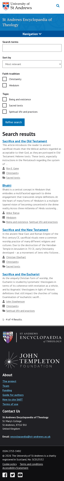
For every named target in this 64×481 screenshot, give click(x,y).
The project (9, 381)
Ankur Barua (12, 212)
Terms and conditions (31, 464)
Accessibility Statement (15, 467)
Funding (7, 390)
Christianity (15, 79)
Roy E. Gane (12, 168)
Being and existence (20, 99)
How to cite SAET (12, 399)
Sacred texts (16, 105)
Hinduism (14, 85)
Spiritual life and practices (23, 111)
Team (5, 385)
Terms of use (10, 404)
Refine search (13, 122)
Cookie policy (9, 464)
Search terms (10, 41)
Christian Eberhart (16, 257)
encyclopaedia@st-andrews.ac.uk (30, 436)
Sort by (6, 57)
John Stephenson (15, 301)
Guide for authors (13, 394)
